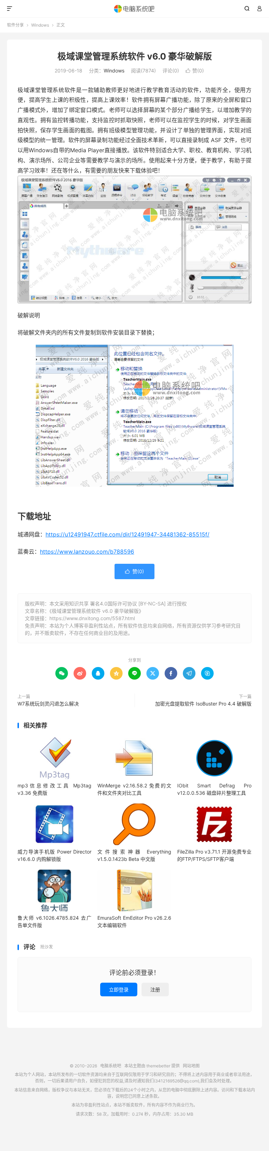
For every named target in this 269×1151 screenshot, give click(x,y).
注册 (155, 989)
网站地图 (191, 1065)
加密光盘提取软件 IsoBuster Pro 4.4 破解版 (203, 704)
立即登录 (119, 989)
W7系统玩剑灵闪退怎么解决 (48, 704)
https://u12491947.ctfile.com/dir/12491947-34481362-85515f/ (127, 534)
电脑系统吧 (134, 9)
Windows (40, 25)
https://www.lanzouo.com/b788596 (87, 551)
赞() (195, 70)
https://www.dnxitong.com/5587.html (92, 618)
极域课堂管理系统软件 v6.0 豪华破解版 (134, 56)
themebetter (158, 1065)
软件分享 (15, 25)
